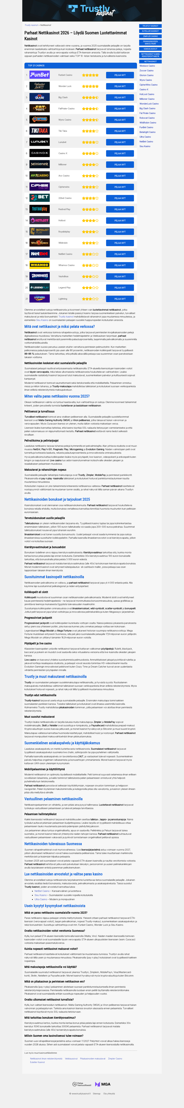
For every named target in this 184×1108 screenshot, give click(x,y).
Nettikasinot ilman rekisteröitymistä (46, 1058)
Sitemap (96, 1093)
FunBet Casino (146, 127)
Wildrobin (63, 242)
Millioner (63, 164)
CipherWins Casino (149, 84)
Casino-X (144, 89)
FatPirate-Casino (67, 108)
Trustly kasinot (66, 316)
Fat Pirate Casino (148, 113)
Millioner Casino (147, 99)
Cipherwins (64, 186)
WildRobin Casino (148, 122)
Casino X (63, 153)
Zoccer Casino (147, 70)
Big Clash (63, 97)
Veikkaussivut (71, 1058)
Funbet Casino (65, 75)
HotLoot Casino (147, 94)
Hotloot (62, 220)
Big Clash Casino (147, 108)
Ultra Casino (40, 899)
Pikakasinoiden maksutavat (92, 1058)
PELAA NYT (120, 75)
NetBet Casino (65, 254)
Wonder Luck (65, 86)
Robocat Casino (147, 118)
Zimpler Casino (115, 1058)
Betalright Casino (148, 132)
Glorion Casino (147, 75)
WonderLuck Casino (149, 103)
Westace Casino (147, 66)
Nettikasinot (150, 61)
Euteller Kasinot (37, 1062)
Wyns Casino (65, 119)
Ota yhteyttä (109, 1093)
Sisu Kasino (42, 320)
